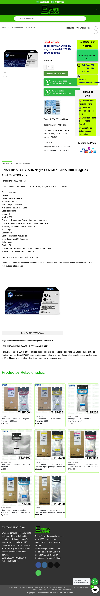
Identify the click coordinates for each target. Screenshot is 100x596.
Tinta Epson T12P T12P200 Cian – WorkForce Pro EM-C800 (81, 420)
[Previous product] (96, 32)
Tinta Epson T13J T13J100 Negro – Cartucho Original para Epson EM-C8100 (50, 511)
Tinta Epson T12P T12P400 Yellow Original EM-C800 (48, 420)
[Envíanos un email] (57, 565)
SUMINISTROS (16, 27)
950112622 (44, 2)
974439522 (59, 2)
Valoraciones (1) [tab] (23, 163)
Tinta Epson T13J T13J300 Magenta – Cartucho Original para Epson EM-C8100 (83, 465)
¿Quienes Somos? (84, 587)
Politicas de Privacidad (61, 589)
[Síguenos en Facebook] (38, 565)
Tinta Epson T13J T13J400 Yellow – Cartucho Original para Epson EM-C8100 (50, 465)
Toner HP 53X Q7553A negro (59, 150)
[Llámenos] (38, 573)
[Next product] (96, 28)
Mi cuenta (13, 587)
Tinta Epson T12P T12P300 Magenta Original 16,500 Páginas (15, 420)
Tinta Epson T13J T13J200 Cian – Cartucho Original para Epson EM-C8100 (16, 511)
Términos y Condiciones (39, 589)
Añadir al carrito (55, 74)
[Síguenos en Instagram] (44, 565)
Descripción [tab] (7, 163)
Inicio (4, 27)
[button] (3, 9)
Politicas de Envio (49, 587)
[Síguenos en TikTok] (51, 565)
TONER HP (30, 27)
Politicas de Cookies (66, 587)
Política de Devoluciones (29, 587)
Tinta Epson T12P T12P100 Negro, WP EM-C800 (15, 465)
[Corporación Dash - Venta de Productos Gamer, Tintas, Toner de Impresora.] (50, 9)
